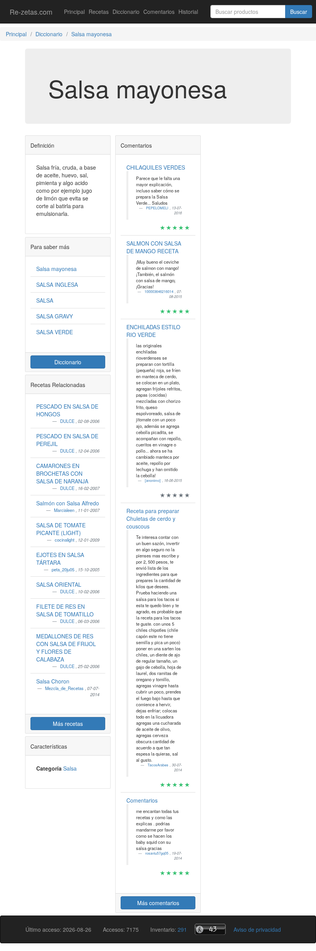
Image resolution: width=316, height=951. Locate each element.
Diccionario (126, 11)
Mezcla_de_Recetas (65, 688)
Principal (74, 11)
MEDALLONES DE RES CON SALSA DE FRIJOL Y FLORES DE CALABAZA (66, 647)
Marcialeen (65, 510)
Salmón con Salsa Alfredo (67, 503)
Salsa (70, 768)
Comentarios (159, 11)
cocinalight (65, 540)
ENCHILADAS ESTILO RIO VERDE (153, 330)
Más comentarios (158, 903)
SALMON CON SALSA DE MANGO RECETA (153, 247)
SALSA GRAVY (54, 316)
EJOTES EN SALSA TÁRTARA (60, 558)
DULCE (68, 421)
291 (182, 929)
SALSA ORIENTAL (58, 584)
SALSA (44, 300)
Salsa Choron (52, 681)
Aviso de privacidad (257, 929)
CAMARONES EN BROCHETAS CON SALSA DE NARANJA (62, 473)
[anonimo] (153, 480)
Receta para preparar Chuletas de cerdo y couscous (152, 518)
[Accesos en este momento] (210, 929)
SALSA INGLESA (57, 284)
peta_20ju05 (64, 569)
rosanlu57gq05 (157, 853)
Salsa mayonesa (56, 269)
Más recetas (68, 723)
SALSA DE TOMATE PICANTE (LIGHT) (61, 529)
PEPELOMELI (158, 207)
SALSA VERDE (54, 332)
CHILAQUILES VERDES (155, 167)
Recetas (99, 11)
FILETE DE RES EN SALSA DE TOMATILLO (65, 610)
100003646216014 (160, 291)
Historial (188, 11)
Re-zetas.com (31, 12)
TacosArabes (159, 765)
